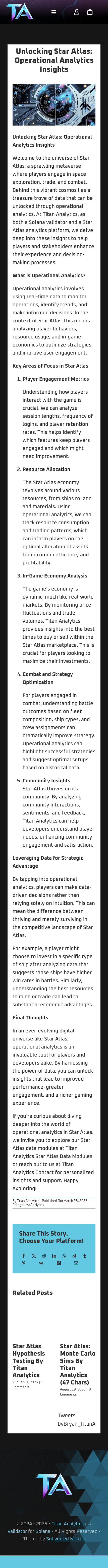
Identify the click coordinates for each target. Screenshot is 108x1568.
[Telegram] (74, 1256)
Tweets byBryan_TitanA (76, 1420)
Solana (43, 1531)
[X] (33, 1256)
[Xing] (58, 1263)
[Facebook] (23, 1256)
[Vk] (41, 1263)
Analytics (37, 1205)
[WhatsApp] (64, 1256)
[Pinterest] (23, 1263)
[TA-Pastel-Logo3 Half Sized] (19, 5)
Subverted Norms (65, 1539)
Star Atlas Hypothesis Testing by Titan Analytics (29, 1361)
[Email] (76, 1263)
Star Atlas (49, 137)
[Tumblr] (84, 1256)
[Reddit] (43, 1256)
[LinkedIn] (54, 1256)
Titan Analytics (28, 1201)
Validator (17, 1531)
